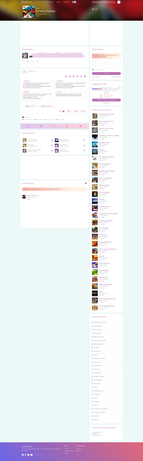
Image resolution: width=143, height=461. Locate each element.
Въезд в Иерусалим (99, 344)
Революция (103, 277)
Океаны (102, 150)
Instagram (78, 448)
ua (38, 454)
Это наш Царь (104, 192)
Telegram (78, 450)
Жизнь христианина (99, 358)
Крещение (97, 362)
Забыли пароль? (116, 77)
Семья (96, 398)
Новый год (97, 369)
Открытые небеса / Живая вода (111, 136)
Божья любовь (98, 329)
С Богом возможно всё (107, 299)
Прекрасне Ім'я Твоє (106, 114)
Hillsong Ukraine (41, 14)
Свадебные (97, 394)
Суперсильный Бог (106, 221)
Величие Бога (98, 333)
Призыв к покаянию (99, 376)
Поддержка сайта (68, 450)
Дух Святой (97, 351)
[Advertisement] (54, 33)
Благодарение (98, 326)
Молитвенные (98, 365)
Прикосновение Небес (34, 150)
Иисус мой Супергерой (107, 249)
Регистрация (95, 77)
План (101, 292)
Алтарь (102, 199)
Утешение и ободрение (101, 408)
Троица (96, 405)
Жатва (95, 355)
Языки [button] (58, 2)
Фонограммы (39, 2)
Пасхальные (97, 372)
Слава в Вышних (105, 242)
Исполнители (50, 2)
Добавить (66, 2)
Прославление (98, 380)
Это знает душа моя (106, 306)
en (41, 454)
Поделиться (47, 106)
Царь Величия (104, 263)
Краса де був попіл (106, 121)
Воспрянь (30, 144)
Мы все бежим (64, 139)
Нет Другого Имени (106, 157)
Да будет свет (104, 143)
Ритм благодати (32, 139)
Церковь (96, 419)
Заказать (66, 453)
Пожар (101, 256)
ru (35, 454)
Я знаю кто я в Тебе (106, 128)
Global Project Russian (107, 171)
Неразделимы (104, 185)
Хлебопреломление (100, 412)
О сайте (66, 448)
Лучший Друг (104, 270)
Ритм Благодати (105, 164)
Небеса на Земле (105, 284)
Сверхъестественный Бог (108, 214)
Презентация (32, 71)
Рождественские (98, 390)
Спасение (103, 235)
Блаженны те (64, 144)
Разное (96, 387)
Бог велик (62, 150)
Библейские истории (100, 322)
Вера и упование (99, 337)
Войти (106, 73)
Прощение (97, 383)
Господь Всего (104, 206)
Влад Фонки (26, 117)
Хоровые (96, 416)
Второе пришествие (100, 340)
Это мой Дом (104, 228)
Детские (96, 347)
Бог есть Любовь (105, 178)
